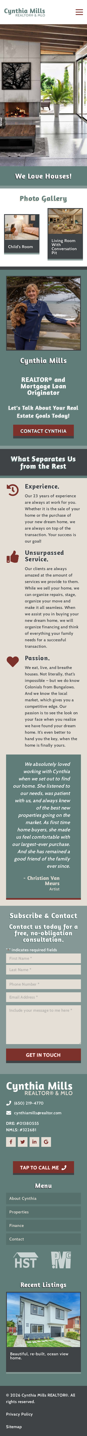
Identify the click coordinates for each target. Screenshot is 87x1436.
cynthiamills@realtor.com (38, 1112)
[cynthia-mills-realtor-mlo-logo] (24, 12)
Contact (16, 1239)
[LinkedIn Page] (34, 1142)
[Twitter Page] (22, 1142)
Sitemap (14, 1426)
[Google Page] (46, 1142)
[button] (79, 12)
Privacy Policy (19, 1414)
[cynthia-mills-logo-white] (43, 1088)
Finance (16, 1225)
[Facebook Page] (10, 1142)
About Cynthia (22, 1198)
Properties (19, 1212)
